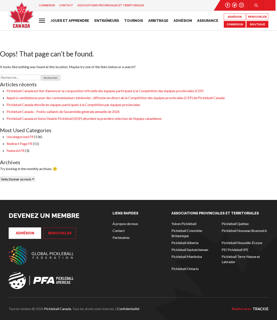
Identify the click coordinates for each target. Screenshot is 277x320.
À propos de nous (125, 224)
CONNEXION (235, 24)
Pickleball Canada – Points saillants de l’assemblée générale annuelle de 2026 (63, 111)
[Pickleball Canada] (21, 14)
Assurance (207, 21)
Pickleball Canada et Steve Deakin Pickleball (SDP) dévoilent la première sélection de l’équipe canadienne (83, 118)
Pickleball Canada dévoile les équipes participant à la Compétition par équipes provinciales (73, 105)
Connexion (47, 5)
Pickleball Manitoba (186, 256)
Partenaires (121, 237)
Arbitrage (158, 21)
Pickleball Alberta (184, 243)
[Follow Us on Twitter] (234, 5)
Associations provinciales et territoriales (110, 5)
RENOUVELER (257, 16)
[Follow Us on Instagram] (241, 5)
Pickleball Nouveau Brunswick (244, 230)
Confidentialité (128, 309)
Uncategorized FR (20, 137)
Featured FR (15, 150)
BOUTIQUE (257, 24)
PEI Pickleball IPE (235, 250)
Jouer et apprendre (70, 21)
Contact (66, 5)
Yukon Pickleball (183, 224)
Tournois (133, 21)
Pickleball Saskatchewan (189, 250)
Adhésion (183, 21)
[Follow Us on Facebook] (227, 5)
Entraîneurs (106, 21)
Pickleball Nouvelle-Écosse (242, 243)
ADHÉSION (235, 16)
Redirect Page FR (19, 144)
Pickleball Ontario (185, 269)
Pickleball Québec (235, 224)
